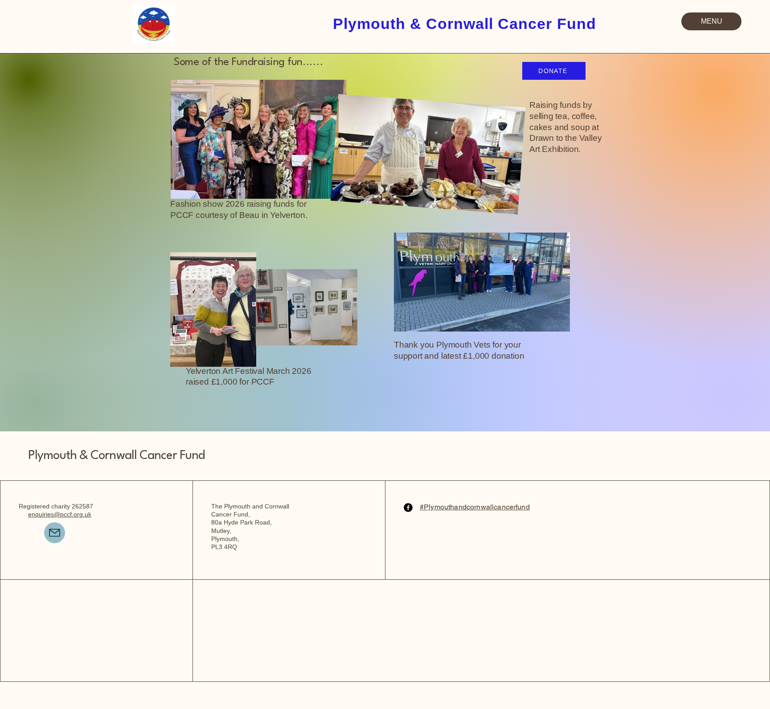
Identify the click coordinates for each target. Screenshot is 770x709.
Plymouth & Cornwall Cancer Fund (116, 456)
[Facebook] (408, 507)
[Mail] (54, 532)
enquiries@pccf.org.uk (59, 514)
